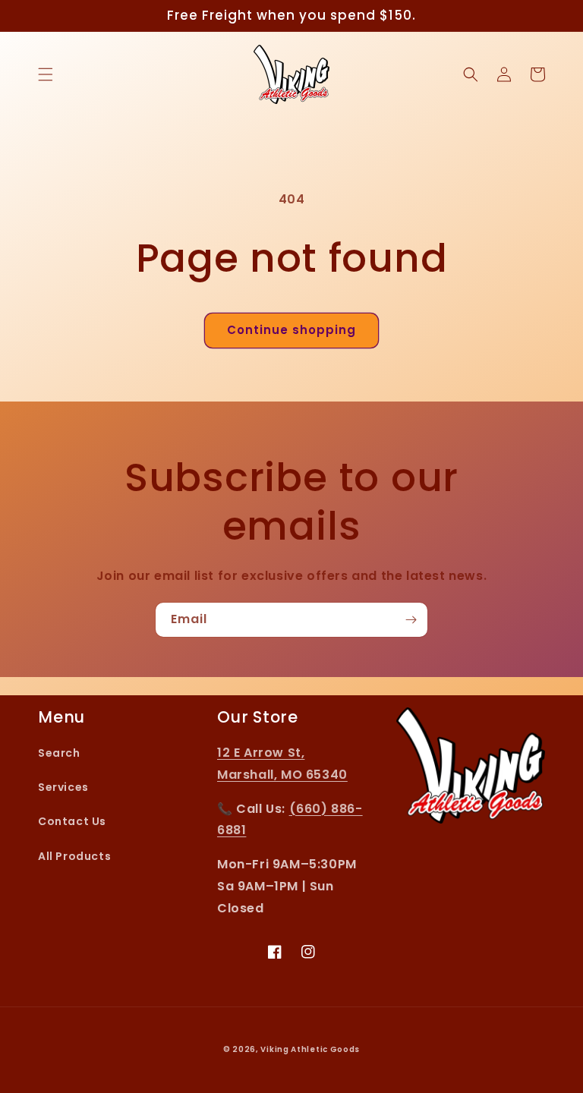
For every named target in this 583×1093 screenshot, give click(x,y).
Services (63, 787)
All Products (74, 856)
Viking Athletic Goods (310, 1049)
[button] (45, 74)
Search (59, 753)
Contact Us (72, 821)
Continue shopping (291, 330)
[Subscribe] (410, 620)
